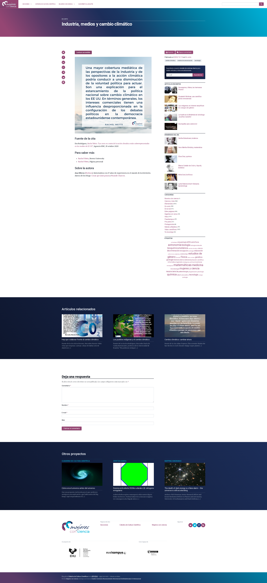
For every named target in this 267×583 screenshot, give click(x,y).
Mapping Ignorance (173, 461)
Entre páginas (169, 211)
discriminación (173, 250)
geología (169, 260)
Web (63, 420)
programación (192, 271)
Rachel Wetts (83, 158)
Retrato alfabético (171, 227)
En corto (65, 19)
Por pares (168, 222)
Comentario (66, 386)
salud (179, 275)
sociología (198, 60)
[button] (63, 52)
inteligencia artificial (189, 262)
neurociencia (172, 271)
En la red (168, 209)
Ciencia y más (170, 201)
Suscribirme (198, 75)
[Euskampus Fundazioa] (116, 553)
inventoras (198, 262)
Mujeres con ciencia (159, 525)
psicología (200, 271)
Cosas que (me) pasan (100, 176)
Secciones (104, 525)
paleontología (183, 272)
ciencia (200, 248)
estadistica (177, 254)
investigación (170, 265)
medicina (197, 265)
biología (186, 245)
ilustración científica (196, 260)
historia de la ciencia (182, 260)
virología (201, 275)
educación (198, 251)
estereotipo (184, 254)
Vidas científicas (171, 229)
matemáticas (183, 265)
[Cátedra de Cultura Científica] (80, 553)
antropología (174, 242)
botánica (183, 248)
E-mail (64, 412)
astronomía (174, 244)
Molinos (88, 173)
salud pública (185, 275)
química (172, 274)
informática (172, 262)
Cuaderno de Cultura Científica (76, 461)
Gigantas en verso (171, 214)
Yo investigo (169, 232)
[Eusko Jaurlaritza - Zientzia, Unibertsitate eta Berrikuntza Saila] (152, 553)
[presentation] (185, 90)
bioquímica (173, 248)
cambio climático (170, 60)
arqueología (182, 242)
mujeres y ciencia (189, 268)
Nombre (65, 405)
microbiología (174, 269)
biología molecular (196, 245)
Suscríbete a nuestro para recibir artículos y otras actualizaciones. (183, 69)
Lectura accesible (83, 52)
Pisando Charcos (118, 176)
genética (198, 257)
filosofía (178, 257)
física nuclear (191, 257)
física (184, 256)
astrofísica (195, 242)
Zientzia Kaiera (119, 461)
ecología (191, 251)
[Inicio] (9, 4)
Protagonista (169, 224)
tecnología (193, 274)
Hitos (167, 217)
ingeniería (179, 262)
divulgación (184, 251)
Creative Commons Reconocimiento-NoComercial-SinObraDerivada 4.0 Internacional (116, 579)
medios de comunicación (185, 60)
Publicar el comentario (72, 428)
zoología (185, 277)
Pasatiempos (169, 219)
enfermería (171, 254)
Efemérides (169, 204)
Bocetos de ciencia (171, 199)
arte (189, 242)
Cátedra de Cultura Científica (130, 525)
